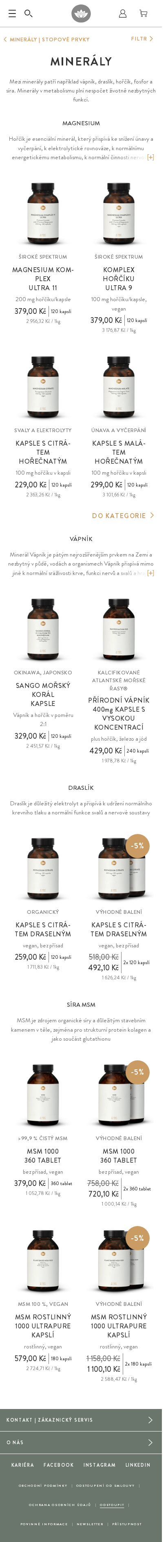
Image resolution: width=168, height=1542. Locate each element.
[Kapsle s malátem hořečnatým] (119, 387)
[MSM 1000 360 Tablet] (43, 1095)
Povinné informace (44, 1524)
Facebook (59, 1465)
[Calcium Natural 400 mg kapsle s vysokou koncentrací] (119, 630)
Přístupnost (127, 1524)
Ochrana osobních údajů (60, 1505)
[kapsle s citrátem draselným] (43, 869)
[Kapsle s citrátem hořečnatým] (43, 387)
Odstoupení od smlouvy (105, 1485)
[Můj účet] (123, 13)
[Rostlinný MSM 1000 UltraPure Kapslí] (43, 1261)
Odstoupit (112, 1505)
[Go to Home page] (80, 14)
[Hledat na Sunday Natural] (28, 13)
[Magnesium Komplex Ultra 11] (43, 214)
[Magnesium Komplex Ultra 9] (119, 214)
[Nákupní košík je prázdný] (143, 13)
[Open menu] (12, 13)
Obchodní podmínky (43, 1485)
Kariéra (22, 1465)
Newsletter (90, 1524)
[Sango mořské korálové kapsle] (43, 630)
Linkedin (138, 1465)
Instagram (100, 1465)
